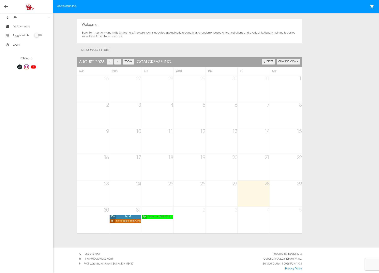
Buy (15, 17)
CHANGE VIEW (287, 61)
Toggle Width (21, 35)
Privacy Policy (293, 268)
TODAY (128, 61)
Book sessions (21, 26)
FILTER (269, 61)
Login (16, 45)
